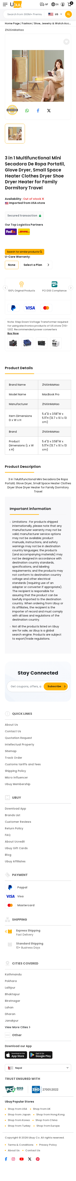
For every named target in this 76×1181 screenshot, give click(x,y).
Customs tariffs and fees (23, 764)
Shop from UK (41, 1109)
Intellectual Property (19, 744)
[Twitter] (32, 1159)
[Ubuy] (16, 4)
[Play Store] (40, 1056)
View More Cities (17, 1027)
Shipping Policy (15, 771)
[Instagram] (15, 1159)
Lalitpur (10, 988)
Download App (15, 809)
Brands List (12, 815)
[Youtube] (23, 1159)
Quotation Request (18, 738)
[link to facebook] (38, 111)
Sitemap (11, 751)
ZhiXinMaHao (14, 30)
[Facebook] (8, 1159)
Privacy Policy (48, 1145)
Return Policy (14, 828)
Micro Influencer (16, 777)
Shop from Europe (48, 1126)
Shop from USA (17, 1109)
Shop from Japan (19, 1114)
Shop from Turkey (19, 1126)
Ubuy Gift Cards (16, 848)
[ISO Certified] (43, 1089)
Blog (8, 855)
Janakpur (12, 1021)
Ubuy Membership (17, 784)
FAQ (8, 835)
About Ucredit (15, 842)
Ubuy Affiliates (15, 861)
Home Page (12, 23)
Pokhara (11, 981)
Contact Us (13, 731)
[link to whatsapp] (27, 111)
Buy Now (13, 333)
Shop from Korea (19, 1120)
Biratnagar (12, 1001)
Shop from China (46, 1120)
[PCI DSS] (14, 1089)
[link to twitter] (49, 111)
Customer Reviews (18, 822)
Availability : (13, 199)
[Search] (68, 14)
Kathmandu (13, 974)
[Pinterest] (39, 1159)
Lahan (9, 1007)
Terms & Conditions (20, 1145)
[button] (45, 4)
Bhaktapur (12, 994)
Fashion (27, 23)
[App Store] (16, 1056)
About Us (11, 725)
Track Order (13, 758)
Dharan (10, 1014)
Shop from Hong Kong (50, 1114)
